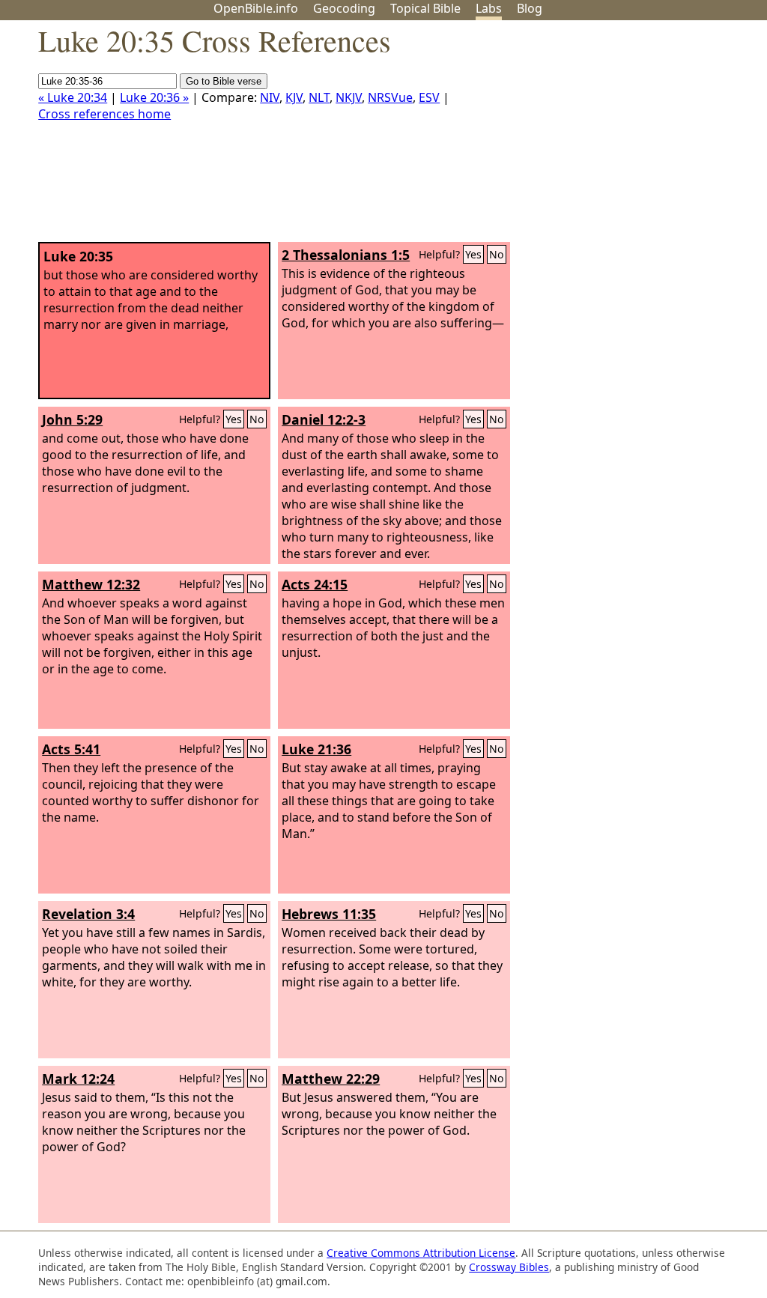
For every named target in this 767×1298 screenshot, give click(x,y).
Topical (425, 8)
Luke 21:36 (316, 749)
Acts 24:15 (315, 584)
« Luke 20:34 (72, 97)
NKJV (349, 97)
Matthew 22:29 (331, 1079)
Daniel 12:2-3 (324, 419)
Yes (473, 254)
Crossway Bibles (509, 1267)
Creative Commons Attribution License (421, 1253)
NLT (319, 97)
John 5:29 (72, 419)
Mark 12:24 (78, 1079)
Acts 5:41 (71, 749)
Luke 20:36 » (154, 97)
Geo (344, 8)
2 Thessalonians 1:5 (346, 255)
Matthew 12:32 (91, 584)
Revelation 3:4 (88, 914)
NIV (269, 97)
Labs (489, 8)
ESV (429, 97)
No (496, 254)
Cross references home (104, 114)
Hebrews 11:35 (329, 914)
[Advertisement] (615, 137)
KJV (294, 97)
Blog (529, 8)
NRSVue (390, 97)
